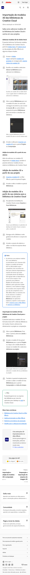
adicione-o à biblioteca (14, 304)
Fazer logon (25, 2)
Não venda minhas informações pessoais (11, 572)
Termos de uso (11, 569)
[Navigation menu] (2, 2)
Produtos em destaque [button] (8, 556)
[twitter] (9, 565)
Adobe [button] (4, 552)
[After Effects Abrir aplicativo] (28, 7)
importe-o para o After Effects (18, 302)
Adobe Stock (12, 47)
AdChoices (24, 572)
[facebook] (3, 565)
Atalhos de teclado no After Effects (14, 418)
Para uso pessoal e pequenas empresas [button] (12, 537)
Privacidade (5, 569)
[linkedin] (12, 565)
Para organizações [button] (7, 545)
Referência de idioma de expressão (15, 421)
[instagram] (6, 565)
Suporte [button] (5, 548)
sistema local (22, 47)
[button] (18, 2)
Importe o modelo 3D (12, 177)
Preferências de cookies (20, 569)
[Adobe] (8, 2)
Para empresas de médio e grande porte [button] (12, 541)
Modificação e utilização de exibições (15, 424)
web (21, 400)
